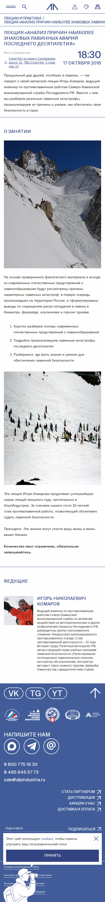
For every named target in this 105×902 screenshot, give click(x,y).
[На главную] (52, 7)
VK (14, 694)
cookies (47, 839)
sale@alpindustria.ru (24, 780)
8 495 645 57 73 (21, 772)
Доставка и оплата (76, 809)
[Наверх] (95, 693)
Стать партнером (78, 792)
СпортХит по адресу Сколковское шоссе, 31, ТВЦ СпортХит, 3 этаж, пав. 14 (32, 62)
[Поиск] (24, 6)
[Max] (12, 746)
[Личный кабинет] (75, 7)
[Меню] (10, 6)
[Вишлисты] (86, 7)
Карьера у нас (82, 803)
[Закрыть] (96, 838)
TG (35, 694)
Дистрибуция (81, 798)
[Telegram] (32, 746)
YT (57, 694)
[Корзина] (98, 7)
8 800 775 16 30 (21, 765)
